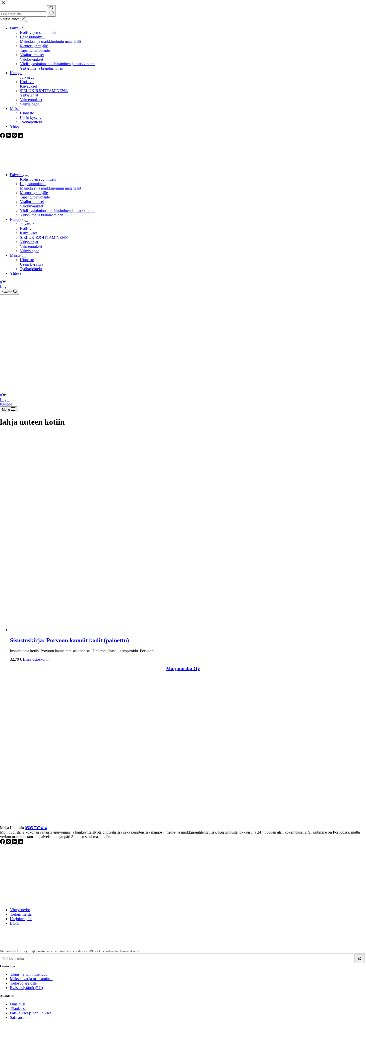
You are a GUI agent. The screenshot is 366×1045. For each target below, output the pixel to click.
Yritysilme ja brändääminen (41, 215)
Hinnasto (27, 260)
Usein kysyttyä (31, 264)
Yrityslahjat (29, 242)
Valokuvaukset (31, 206)
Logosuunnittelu (33, 184)
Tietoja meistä (21, 914)
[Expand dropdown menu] (27, 176)
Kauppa (16, 219)
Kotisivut (27, 228)
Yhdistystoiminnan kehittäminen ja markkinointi (57, 210)
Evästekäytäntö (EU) (26, 988)
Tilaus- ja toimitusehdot (28, 974)
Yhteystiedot (20, 910)
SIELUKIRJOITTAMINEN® (44, 237)
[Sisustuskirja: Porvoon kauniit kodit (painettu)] (109, 630)
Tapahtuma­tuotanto (35, 197)
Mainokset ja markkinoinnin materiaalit (50, 188)
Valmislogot (29, 251)
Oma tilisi (17, 1004)
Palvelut (16, 175)
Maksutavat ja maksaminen (31, 979)
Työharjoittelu (31, 269)
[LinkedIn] (20, 843)
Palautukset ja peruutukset (30, 1013)
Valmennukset (31, 246)
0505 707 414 (36, 828)
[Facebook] (3, 843)
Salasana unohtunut (25, 1017)
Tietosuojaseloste (23, 983)
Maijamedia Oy (183, 668)
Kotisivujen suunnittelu (38, 179)
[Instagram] (9, 843)
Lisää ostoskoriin (36, 659)
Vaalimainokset (32, 201)
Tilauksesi (18, 1008)
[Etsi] (359, 958)
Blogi (14, 923)
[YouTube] (15, 843)
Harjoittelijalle (21, 919)
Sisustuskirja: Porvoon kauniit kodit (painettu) (69, 640)
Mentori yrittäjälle (34, 193)
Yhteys (15, 273)
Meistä (15, 255)
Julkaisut (27, 224)
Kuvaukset (28, 233)
